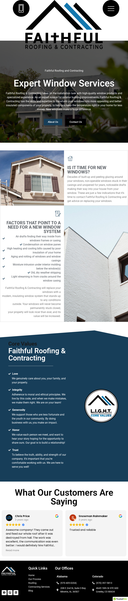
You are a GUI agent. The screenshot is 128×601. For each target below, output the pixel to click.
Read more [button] (12, 550)
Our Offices (64, 568)
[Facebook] (4, 592)
